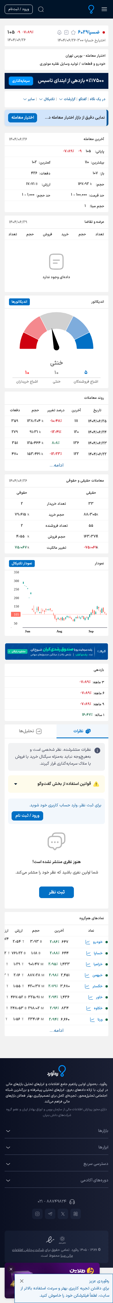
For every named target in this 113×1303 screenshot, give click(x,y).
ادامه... (56, 465)
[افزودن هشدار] (59, 32)
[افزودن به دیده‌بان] (73, 32)
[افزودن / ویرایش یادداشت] (66, 32)
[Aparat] (75, 1214)
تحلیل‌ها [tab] (26, 731)
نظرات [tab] (78, 731)
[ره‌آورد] (91, 9)
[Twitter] (63, 1214)
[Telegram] (50, 1214)
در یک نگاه (97, 99)
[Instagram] (37, 1214)
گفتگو (83, 99)
